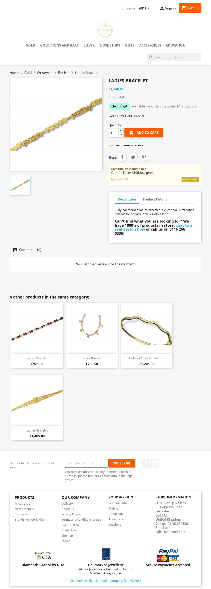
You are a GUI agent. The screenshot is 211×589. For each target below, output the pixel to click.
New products (24, 509)
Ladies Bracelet (37, 358)
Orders (113, 508)
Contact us (69, 530)
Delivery (67, 503)
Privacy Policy (71, 514)
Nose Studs (110, 45)
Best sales (21, 514)
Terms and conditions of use (81, 519)
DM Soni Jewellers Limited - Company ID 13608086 (105, 581)
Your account (122, 497)
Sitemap (67, 536)
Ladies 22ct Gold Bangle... (147, 358)
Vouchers (115, 524)
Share (122, 157)
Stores (66, 541)
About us (68, 509)
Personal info (118, 503)
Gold (30, 45)
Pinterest (144, 157)
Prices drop (22, 503)
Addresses (116, 519)
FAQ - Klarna (70, 525)
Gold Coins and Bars (59, 45)
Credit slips (116, 514)
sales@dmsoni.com (171, 532)
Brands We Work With (30, 519)
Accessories (150, 45)
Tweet (133, 157)
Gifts (129, 45)
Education (175, 45)
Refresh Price (190, 179)
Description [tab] (127, 199)
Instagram (155, 463)
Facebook (146, 463)
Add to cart (143, 132)
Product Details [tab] (155, 199)
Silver (89, 45)
